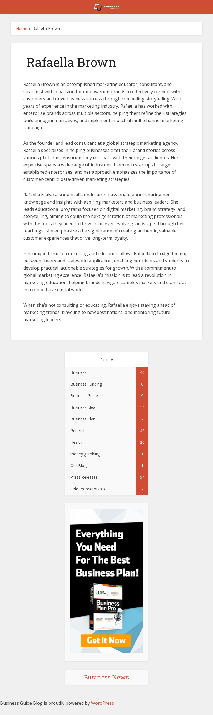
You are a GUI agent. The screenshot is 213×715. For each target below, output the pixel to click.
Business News (106, 677)
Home (21, 28)
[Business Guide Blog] (106, 6)
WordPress (102, 703)
